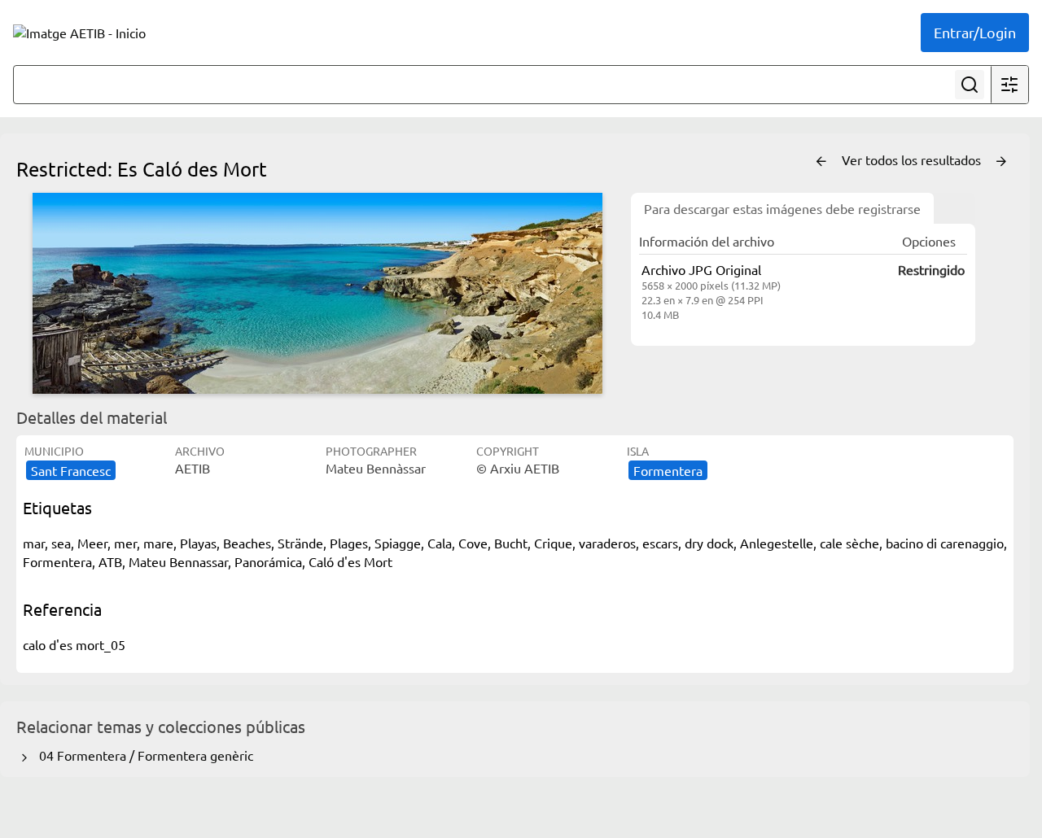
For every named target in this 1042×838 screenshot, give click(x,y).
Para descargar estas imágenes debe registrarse (782, 208)
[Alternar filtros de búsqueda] (1009, 84)
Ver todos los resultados (913, 159)
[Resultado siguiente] (1001, 162)
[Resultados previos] (821, 162)
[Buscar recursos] (969, 84)
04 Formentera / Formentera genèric (143, 755)
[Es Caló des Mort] (317, 293)
